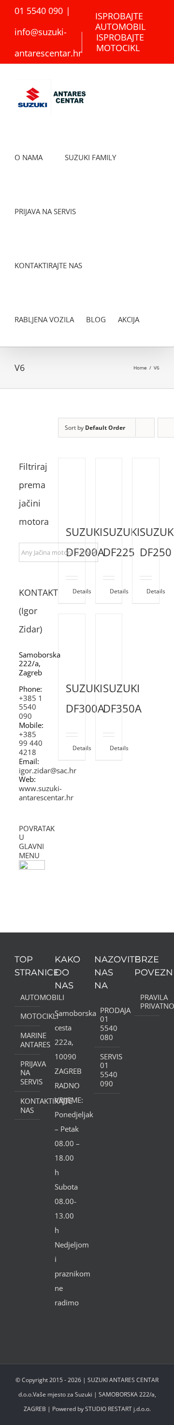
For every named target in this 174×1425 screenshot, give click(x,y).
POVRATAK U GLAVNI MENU (37, 841)
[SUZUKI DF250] (145, 485)
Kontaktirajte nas (27, 1105)
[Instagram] (70, 1322)
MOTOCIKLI (27, 1016)
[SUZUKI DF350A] (109, 641)
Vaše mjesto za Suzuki (62, 1394)
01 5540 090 (38, 10)
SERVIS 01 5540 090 (107, 1070)
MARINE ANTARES (27, 1040)
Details (75, 591)
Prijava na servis (27, 1072)
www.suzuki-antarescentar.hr (46, 792)
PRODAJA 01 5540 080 (107, 1024)
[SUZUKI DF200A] (71, 485)
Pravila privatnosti (147, 1002)
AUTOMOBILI (27, 997)
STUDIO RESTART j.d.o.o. (118, 1409)
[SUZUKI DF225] (109, 485)
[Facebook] (57, 1322)
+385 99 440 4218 (31, 743)
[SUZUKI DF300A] (71, 641)
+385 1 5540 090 (31, 707)
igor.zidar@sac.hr (47, 770)
